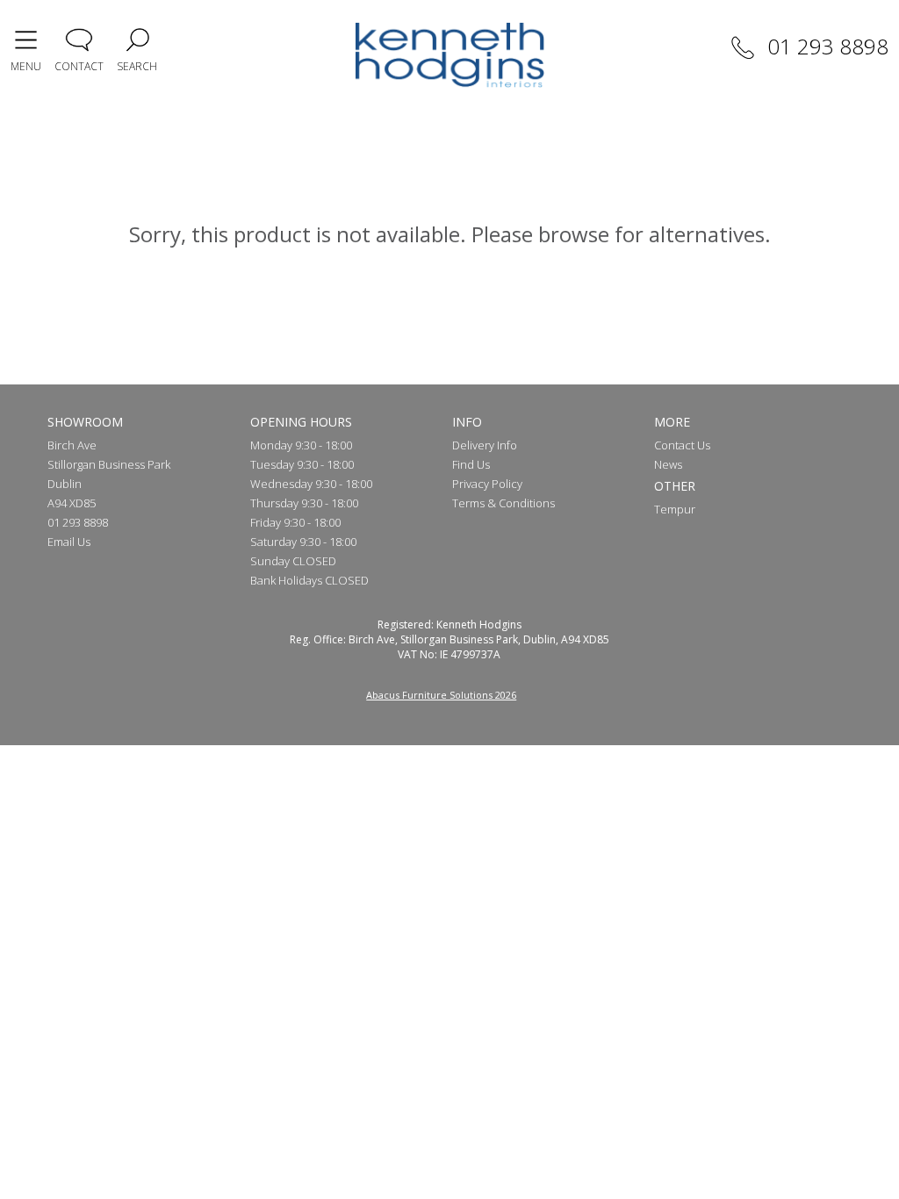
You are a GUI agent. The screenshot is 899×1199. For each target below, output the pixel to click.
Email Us (68, 541)
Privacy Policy (487, 484)
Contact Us (682, 445)
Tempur (674, 509)
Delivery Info (484, 445)
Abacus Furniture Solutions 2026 (441, 694)
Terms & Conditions (503, 503)
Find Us (471, 464)
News (668, 464)
